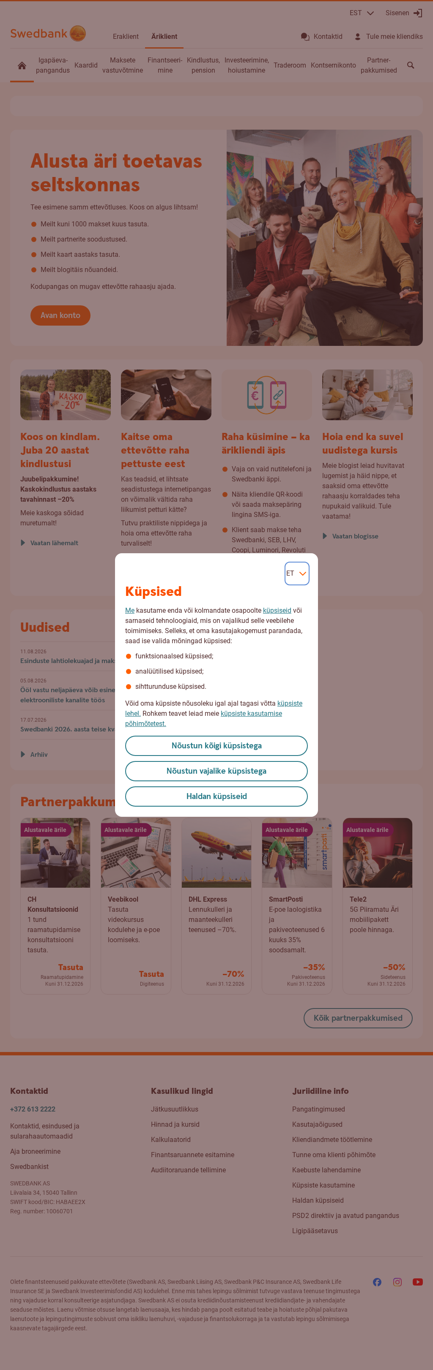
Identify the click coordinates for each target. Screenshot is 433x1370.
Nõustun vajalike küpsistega (216, 771)
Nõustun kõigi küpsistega (217, 746)
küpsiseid (277, 610)
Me (129, 610)
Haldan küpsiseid (216, 796)
